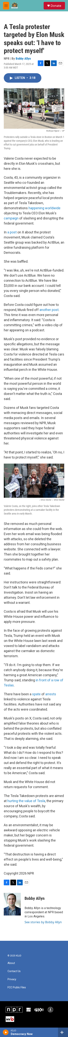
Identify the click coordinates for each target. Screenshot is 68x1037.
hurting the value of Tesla (26, 801)
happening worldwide (44, 208)
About (11, 963)
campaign (11, 218)
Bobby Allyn (23, 58)
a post (12, 232)
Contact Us (14, 971)
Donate (56, 5)
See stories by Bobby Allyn (43, 922)
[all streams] (63, 1032)
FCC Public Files (17, 987)
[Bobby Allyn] (12, 904)
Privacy (12, 979)
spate (36, 694)
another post (49, 310)
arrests (50, 694)
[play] (5, 1032)
